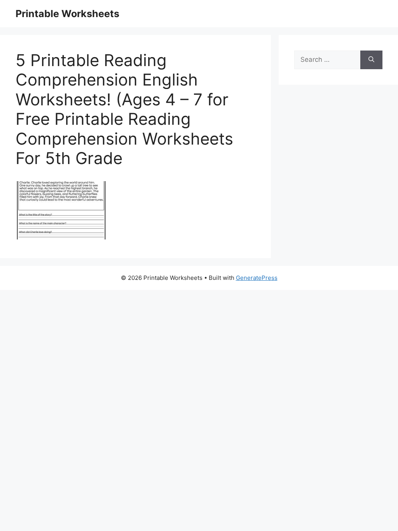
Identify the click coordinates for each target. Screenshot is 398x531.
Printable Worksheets (67, 13)
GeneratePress (257, 277)
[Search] (371, 60)
